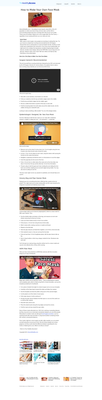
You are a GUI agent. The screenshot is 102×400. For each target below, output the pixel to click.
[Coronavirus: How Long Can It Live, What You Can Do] (54, 357)
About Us (79, 3)
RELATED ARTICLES (23, 339)
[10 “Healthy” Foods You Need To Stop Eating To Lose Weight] (66, 379)
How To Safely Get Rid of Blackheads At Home (32, 378)
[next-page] (22, 366)
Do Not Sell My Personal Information (76, 386)
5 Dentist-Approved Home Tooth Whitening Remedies (54, 379)
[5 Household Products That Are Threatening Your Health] (25, 345)
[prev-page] (20, 366)
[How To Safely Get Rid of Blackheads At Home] (22, 379)
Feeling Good (58, 3)
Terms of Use (61, 386)
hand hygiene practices (48, 314)
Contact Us (47, 386)
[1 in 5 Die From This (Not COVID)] (40, 357)
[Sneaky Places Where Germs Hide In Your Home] (25, 357)
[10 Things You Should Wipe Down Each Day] (54, 345)
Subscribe (73, 3)
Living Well (66, 3)
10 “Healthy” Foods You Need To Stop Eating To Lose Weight (76, 379)
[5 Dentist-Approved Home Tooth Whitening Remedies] (44, 379)
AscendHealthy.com (33, 332)
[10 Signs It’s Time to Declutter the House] (40, 345)
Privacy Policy (67, 386)
